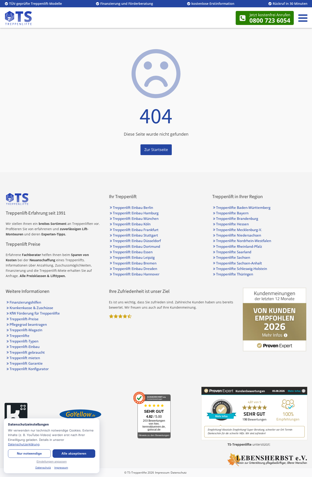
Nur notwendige (29, 453)
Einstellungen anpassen (52, 461)
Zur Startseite (156, 149)
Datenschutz (179, 472)
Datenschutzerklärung (24, 444)
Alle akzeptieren (73, 453)
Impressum (162, 472)
